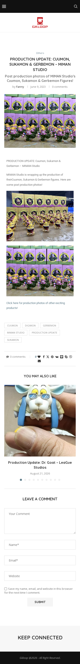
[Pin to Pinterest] (52, 357)
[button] (8, 432)
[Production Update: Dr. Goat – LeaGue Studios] (40, 420)
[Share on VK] (56, 357)
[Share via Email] (39, 361)
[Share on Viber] (70, 357)
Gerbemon (49, 325)
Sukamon (13, 339)
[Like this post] (39, 357)
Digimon (30, 325)
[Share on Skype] (66, 357)
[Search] (76, 6)
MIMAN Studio (16, 332)
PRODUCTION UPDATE (44, 332)
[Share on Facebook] (44, 357)
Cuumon (12, 325)
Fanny (20, 87)
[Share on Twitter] (47, 357)
